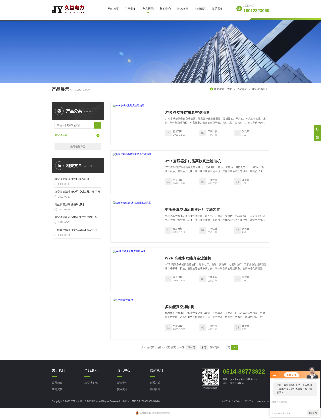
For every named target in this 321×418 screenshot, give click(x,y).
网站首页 (113, 8)
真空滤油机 (258, 89)
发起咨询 (313, 413)
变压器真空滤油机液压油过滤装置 (192, 210)
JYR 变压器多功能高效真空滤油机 (193, 161)
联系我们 (217, 8)
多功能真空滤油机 (179, 307)
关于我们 (130, 8)
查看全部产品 (77, 146)
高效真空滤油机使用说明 (69, 204)
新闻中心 (165, 8)
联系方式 (155, 382)
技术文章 (182, 8)
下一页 (191, 347)
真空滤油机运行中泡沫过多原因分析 (76, 217)
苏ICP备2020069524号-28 (146, 401)
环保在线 (237, 401)
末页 (203, 347)
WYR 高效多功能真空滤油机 (188, 258)
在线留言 (200, 8)
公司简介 (57, 382)
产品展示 (148, 8)
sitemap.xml (262, 401)
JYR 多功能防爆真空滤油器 (187, 112)
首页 (230, 89)
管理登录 (249, 401)
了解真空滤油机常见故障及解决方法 (76, 229)
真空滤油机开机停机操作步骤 (72, 178)
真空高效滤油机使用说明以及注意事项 (77, 191)
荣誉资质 (57, 389)
